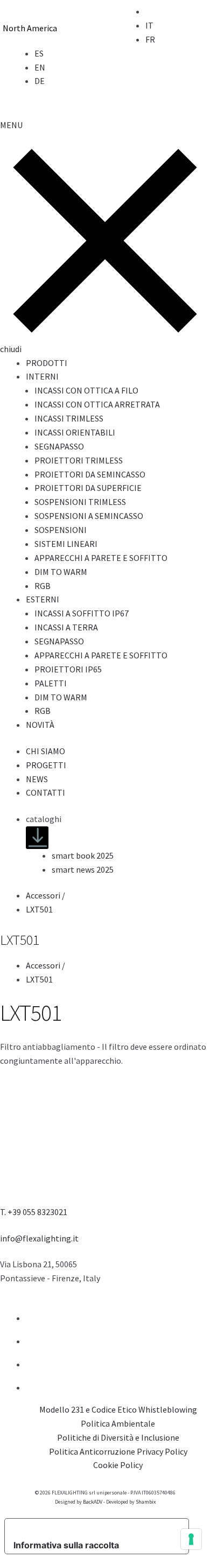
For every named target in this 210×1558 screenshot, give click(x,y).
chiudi (11, 348)
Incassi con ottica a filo (86, 390)
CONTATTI (45, 792)
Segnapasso (59, 446)
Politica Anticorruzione (92, 1451)
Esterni (42, 599)
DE (39, 80)
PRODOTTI (46, 362)
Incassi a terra (66, 627)
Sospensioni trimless (80, 501)
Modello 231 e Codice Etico (88, 1409)
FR (150, 39)
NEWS (37, 779)
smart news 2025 (83, 869)
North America (30, 28)
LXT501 (39, 909)
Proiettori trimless (78, 460)
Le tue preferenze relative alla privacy (93, 1527)
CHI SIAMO (45, 751)
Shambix (146, 1501)
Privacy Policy (162, 1451)
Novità (40, 724)
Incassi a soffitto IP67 (81, 613)
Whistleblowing (167, 1409)
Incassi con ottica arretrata (97, 404)
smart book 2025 (83, 855)
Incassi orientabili (74, 432)
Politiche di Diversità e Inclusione (118, 1437)
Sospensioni (60, 529)
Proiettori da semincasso (89, 474)
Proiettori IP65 (68, 669)
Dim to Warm (60, 571)
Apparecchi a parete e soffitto (100, 557)
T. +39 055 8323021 (33, 1211)
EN (39, 67)
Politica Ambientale (118, 1423)
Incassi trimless (68, 418)
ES (39, 53)
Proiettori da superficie (88, 487)
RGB (42, 585)
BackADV (92, 1501)
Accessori (46, 895)
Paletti (50, 683)
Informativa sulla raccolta (66, 1545)
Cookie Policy (118, 1464)
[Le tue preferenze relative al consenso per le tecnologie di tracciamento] (191, 1539)
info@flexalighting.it (39, 1238)
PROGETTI (46, 765)
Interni (42, 376)
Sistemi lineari (65, 543)
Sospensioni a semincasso (88, 515)
